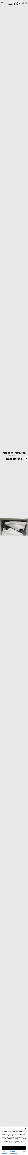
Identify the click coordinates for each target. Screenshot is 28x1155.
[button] (25, 1128)
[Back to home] (14, 3)
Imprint (24, 1151)
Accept (14, 1148)
